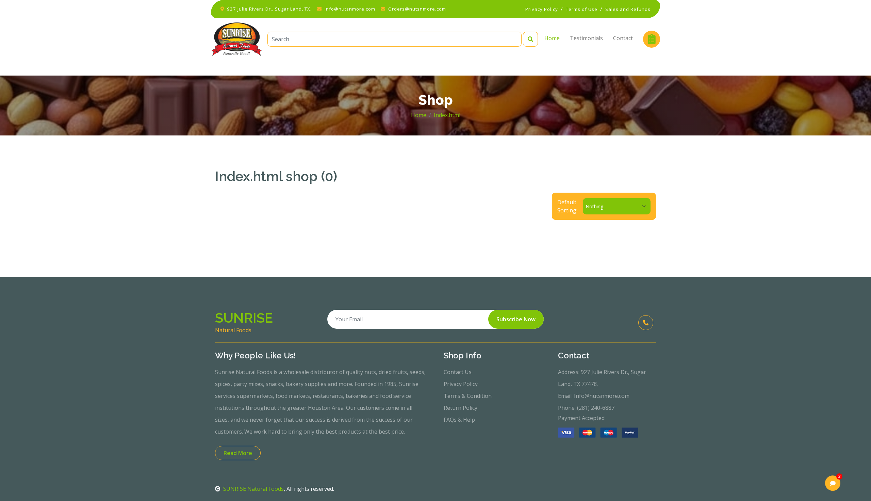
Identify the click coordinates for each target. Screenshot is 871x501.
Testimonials (586, 38)
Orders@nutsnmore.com (417, 9)
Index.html (447, 115)
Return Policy (460, 407)
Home (552, 38)
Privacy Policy (461, 384)
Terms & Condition (468, 396)
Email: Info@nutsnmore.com (593, 396)
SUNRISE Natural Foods (253, 488)
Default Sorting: (567, 206)
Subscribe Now (516, 319)
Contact (623, 38)
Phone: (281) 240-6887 (586, 407)
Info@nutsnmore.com (350, 9)
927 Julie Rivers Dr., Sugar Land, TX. (269, 9)
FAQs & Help (459, 419)
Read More (238, 453)
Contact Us (458, 372)
